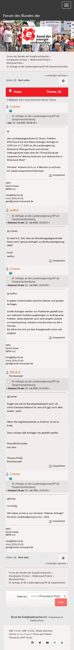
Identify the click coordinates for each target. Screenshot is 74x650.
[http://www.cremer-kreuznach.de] (10, 111)
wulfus (14, 210)
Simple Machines (44, 631)
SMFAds (12, 634)
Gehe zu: (22, 596)
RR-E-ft (15, 372)
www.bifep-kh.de (14, 198)
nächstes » (63, 75)
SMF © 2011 (28, 631)
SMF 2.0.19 (14, 631)
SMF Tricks (26, 637)
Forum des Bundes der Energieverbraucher (21, 17)
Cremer (15, 106)
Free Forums (25, 634)
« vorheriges (51, 75)
